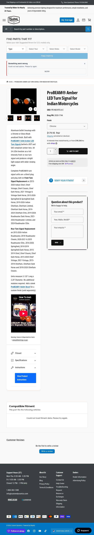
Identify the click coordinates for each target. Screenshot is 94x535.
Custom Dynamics (17, 525)
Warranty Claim (61, 500)
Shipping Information (60, 505)
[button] (4, 20)
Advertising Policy (79, 480)
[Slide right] (35, 109)
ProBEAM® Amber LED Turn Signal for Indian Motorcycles (35, 82)
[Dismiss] (84, 63)
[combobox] (52, 29)
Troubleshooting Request (62, 488)
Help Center (60, 483)
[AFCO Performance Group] (12, 500)
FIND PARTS (47, 55)
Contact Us (60, 480)
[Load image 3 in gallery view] (19, 118)
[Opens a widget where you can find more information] (83, 531)
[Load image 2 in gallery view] (10, 118)
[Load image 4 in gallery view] (28, 118)
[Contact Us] (84, 20)
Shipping (50, 136)
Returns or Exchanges (60, 495)
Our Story (42, 477)
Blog (41, 480)
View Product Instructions (22, 378)
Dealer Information (79, 477)
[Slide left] (30, 109)
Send (56, 242)
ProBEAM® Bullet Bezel (20, 287)
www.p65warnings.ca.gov (20, 340)
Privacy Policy (44, 484)
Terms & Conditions (46, 487)
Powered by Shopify (29, 525)
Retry (47, 71)
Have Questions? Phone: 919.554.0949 (76, 2)
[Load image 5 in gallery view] (37, 118)
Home (11, 82)
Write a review (47, 451)
